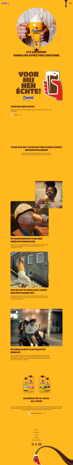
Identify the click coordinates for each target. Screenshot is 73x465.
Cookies (37, 437)
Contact (36, 429)
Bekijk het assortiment (36, 413)
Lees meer (15, 114)
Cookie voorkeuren (36, 440)
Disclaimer (36, 432)
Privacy (36, 435)
